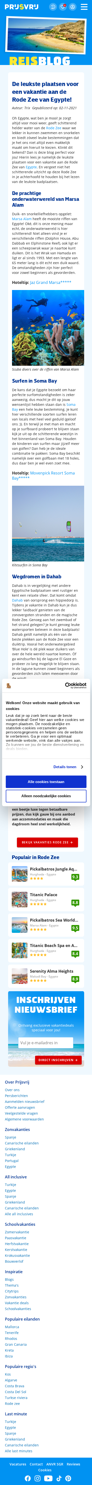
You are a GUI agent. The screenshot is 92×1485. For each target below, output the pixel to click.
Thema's (12, 1285)
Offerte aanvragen (20, 1107)
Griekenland (15, 1149)
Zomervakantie (17, 1232)
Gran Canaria (16, 1344)
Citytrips (12, 1291)
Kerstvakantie (16, 1249)
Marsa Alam (22, 218)
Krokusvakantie (17, 1255)
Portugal (12, 1160)
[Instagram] (37, 1478)
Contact (36, 1464)
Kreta (9, 1350)
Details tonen (64, 767)
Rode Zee (53, 128)
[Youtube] (48, 1478)
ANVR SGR (54, 1464)
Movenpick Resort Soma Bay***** (43, 475)
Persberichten (16, 1095)
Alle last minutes (18, 1451)
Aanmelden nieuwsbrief (24, 1101)
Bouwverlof (14, 1261)
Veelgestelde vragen (21, 1113)
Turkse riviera (16, 1397)
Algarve (11, 1380)
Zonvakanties (15, 1297)
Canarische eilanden (22, 1143)
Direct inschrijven (56, 1060)
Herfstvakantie (17, 1243)
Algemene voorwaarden (24, 1119)
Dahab (17, 600)
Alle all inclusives (19, 1214)
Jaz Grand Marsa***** (50, 282)
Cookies (45, 1470)
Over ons (12, 1089)
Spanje (10, 1137)
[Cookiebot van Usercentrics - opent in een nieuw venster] (65, 685)
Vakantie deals (17, 1303)
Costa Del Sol (15, 1391)
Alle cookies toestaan (46, 782)
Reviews (73, 1464)
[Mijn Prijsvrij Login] (73, 7)
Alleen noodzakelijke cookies (46, 796)
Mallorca (12, 1326)
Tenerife (12, 1332)
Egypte (31, 167)
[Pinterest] (68, 1478)
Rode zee (12, 1403)
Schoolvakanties (18, 1308)
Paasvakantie (15, 1238)
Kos (8, 1374)
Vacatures (18, 1464)
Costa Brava (14, 1386)
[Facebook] (28, 1478)
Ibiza (9, 1356)
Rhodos (11, 1338)
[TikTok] (59, 1478)
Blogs (9, 1279)
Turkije (10, 1154)
